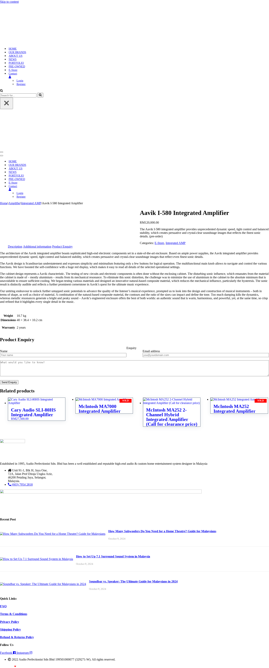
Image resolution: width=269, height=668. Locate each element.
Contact (13, 73)
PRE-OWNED (17, 66)
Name (3, 351)
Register (21, 84)
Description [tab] (15, 246)
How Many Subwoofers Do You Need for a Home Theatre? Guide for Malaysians (162, 531)
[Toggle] (69, 189)
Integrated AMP (31, 203)
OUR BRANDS (17, 52)
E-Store (13, 70)
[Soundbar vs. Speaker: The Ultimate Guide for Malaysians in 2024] (43, 584)
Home (4, 203)
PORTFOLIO (16, 62)
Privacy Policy (9, 621)
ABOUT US (15, 55)
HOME (13, 48)
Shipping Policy (10, 629)
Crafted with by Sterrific (14, 666)
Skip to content (9, 1)
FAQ (3, 606)
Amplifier (14, 203)
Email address (151, 351)
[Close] (6, 103)
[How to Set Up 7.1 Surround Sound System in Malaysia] (36, 559)
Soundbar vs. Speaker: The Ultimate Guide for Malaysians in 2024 (133, 581)
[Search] (1, 91)
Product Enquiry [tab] (62, 246)
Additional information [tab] (37, 246)
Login (20, 80)
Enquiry (131, 348)
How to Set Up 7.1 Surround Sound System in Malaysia (113, 556)
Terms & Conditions (13, 614)
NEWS (13, 59)
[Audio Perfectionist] (25, 42)
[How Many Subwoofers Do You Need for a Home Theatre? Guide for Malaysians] (52, 533)
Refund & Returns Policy (17, 637)
